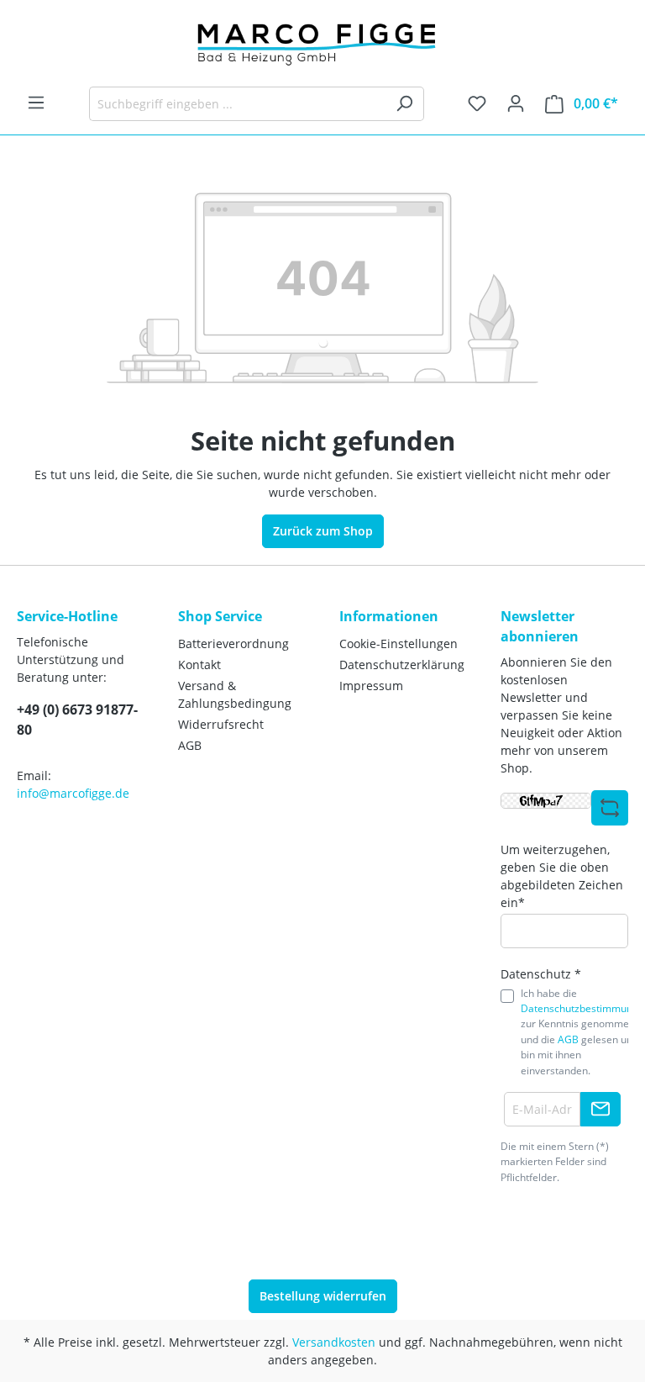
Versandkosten (333, 1342)
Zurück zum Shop (323, 531)
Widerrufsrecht (221, 724)
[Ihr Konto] (515, 103)
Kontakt (199, 665)
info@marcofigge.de (73, 793)
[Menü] (36, 103)
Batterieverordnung (233, 643)
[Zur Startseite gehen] (322, 43)
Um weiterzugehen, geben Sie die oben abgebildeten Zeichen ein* (562, 875)
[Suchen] (404, 104)
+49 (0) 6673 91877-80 (77, 719)
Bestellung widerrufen (323, 1296)
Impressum (371, 686)
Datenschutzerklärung (401, 665)
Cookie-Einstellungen (398, 643)
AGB (190, 745)
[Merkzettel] (477, 103)
